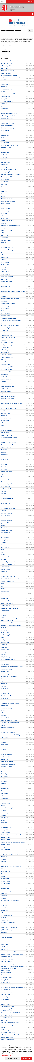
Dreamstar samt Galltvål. (7, 498)
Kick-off (3, 805)
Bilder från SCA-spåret (6, 613)
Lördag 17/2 (4, 245)
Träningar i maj (4, 1001)
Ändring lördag (4, 108)
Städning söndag (5, 535)
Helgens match (4, 737)
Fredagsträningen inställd (7, 622)
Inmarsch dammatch (6, 418)
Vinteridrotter (4, 1020)
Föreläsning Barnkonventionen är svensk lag (12, 834)
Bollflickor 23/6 (4, 164)
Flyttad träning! (4, 817)
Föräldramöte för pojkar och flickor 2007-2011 (12, 666)
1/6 (1, 186)
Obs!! (2, 593)
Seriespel (3, 747)
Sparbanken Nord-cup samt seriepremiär (11, 625)
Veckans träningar (5, 286)
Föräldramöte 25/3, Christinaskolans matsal (12, 954)
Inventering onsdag (5, 208)
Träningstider (4, 440)
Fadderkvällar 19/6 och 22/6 (8, 1039)
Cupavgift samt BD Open (7, 603)
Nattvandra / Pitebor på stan (8, 564)
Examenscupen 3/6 (5, 374)
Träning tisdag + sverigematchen (9, 562)
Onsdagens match (5, 364)
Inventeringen (4, 644)
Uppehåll (3, 725)
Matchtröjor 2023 (5, 401)
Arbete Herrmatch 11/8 (6, 883)
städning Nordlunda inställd (8, 94)
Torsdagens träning (5, 150)
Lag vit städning (5, 135)
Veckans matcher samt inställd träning (10, 735)
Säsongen (3, 847)
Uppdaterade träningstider (7, 756)
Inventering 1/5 (4, 425)
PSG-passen (4, 903)
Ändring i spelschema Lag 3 (8, 576)
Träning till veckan (5, 486)
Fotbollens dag (4, 912)
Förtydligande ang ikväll (7, 761)
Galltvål (2, 713)
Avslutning (3, 269)
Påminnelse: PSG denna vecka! (8, 975)
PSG (2, 586)
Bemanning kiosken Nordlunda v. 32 (10, 722)
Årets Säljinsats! (5, 664)
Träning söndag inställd (7, 125)
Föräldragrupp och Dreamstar (8, 652)
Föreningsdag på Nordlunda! (8, 201)
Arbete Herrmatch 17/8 (6, 133)
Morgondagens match (6, 176)
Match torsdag (4, 279)
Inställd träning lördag (6, 754)
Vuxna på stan (4, 574)
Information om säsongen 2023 (8, 442)
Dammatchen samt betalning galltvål (10, 703)
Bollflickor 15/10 (5, 272)
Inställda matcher (5, 786)
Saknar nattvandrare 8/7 (7, 342)
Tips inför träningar (5, 982)
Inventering (3, 637)
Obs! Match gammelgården (7, 581)
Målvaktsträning (5, 264)
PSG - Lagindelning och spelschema (10, 900)
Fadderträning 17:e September (8, 116)
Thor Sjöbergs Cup (5, 881)
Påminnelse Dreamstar (6, 766)
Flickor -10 (3, 715)
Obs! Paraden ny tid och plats (8, 337)
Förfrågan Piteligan (5, 1030)
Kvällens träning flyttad (6, 371)
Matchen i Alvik (4, 518)
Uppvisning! (4, 905)
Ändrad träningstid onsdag (7, 730)
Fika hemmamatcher (6, 73)
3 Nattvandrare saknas (11, 31)
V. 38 (2, 106)
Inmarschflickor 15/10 (6, 1015)
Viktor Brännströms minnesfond (9, 676)
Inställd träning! (4, 698)
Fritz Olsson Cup (5, 432)
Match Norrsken (5, 547)
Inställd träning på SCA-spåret (8, 635)
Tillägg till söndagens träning (8, 657)
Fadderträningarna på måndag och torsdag (11, 1034)
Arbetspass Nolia (5, 142)
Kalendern (3, 654)
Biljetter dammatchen (6, 691)
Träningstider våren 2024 (7, 247)
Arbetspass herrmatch (6, 369)
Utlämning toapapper (6, 111)
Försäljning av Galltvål (6, 520)
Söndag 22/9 (4, 98)
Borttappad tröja (5, 642)
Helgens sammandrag (6, 89)
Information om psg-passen (8, 890)
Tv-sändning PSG (5, 895)
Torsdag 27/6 (4, 157)
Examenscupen (4, 598)
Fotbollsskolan (4, 705)
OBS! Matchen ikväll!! (6, 340)
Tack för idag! (4, 388)
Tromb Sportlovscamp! (6, 669)
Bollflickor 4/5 (4, 423)
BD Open (3, 549)
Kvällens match (4, 293)
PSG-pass (3, 917)
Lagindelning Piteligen (6, 961)
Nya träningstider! (5, 739)
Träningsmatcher (5, 289)
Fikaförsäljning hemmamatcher (8, 169)
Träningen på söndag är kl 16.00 (9, 1032)
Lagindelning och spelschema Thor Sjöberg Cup (13, 966)
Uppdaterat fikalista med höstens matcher (11, 323)
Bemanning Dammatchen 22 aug (9, 720)
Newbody (3, 381)
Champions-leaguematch (7, 873)
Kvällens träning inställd (7, 367)
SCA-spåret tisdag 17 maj (7, 620)
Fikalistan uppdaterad (6, 167)
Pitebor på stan (4, 362)
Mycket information (5, 218)
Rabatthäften (4, 932)
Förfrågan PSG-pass (6, 391)
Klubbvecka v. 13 (5, 825)
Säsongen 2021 (5, 759)
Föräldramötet (4, 949)
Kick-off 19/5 (4, 925)
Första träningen (5, 944)
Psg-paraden (4, 893)
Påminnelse (3, 559)
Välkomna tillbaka (5, 717)
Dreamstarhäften (5, 693)
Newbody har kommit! (6, 354)
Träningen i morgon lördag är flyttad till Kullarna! (13, 987)
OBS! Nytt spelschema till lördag (9, 618)
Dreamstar (3, 296)
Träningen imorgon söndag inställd (9, 145)
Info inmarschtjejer (5, 849)
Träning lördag (4, 744)
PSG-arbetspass (5, 999)
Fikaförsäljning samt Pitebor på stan (10, 608)
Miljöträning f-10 (5, 352)
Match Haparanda (5, 203)
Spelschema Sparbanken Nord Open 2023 (11, 403)
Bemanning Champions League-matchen (11, 866)
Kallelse (3, 91)
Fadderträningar (5, 591)
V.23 (2, 800)
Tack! (2, 681)
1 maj (2, 934)
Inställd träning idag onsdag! (8, 430)
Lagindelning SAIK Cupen (7, 994)
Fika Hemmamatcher (6, 596)
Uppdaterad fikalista (6, 379)
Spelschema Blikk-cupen (7, 523)
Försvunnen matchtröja (6, 513)
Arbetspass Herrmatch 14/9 (8, 508)
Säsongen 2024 (5, 237)
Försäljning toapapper (6, 310)
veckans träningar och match (8, 303)
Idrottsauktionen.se (5, 837)
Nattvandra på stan (5, 832)
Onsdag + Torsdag (5, 96)
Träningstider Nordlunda (7, 908)
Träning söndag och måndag (8, 659)
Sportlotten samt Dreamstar (8, 396)
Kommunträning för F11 (7, 844)
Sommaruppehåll (5, 152)
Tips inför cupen (5, 544)
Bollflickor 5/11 (4, 257)
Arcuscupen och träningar (7, 250)
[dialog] (17, 1052)
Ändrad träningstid (5, 942)
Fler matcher (4, 781)
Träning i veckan (5, 213)
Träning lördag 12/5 (6, 997)
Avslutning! (3, 267)
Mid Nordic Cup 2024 (6, 147)
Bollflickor (3, 233)
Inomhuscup (4, 469)
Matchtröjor (4, 252)
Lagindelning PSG (5, 162)
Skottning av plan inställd (7, 445)
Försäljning (3, 452)
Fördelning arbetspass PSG (7, 386)
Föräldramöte (4, 457)
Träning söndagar (5, 262)
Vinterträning (4, 86)
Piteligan (3, 876)
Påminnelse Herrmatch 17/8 (7, 128)
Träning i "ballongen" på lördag (8, 808)
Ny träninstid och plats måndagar (9, 437)
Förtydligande (4, 793)
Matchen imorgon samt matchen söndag (11, 325)
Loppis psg (4, 159)
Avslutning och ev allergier (7, 1025)
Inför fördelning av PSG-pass (8, 605)
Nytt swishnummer (5, 803)
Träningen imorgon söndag (7, 398)
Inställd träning (4, 223)
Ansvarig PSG (4, 647)
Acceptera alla (26, 1058)
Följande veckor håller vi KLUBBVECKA (10, 1013)
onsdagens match (5, 315)
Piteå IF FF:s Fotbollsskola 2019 (9, 927)
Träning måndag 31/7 (6, 328)
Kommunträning (5, 479)
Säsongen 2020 (5, 830)
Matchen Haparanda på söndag (9, 75)
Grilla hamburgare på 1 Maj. (7, 1006)
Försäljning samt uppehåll (7, 727)
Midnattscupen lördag (6, 68)
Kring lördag (4, 184)
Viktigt (2, 700)
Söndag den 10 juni (5, 980)
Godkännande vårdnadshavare (8, 406)
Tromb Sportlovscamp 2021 (8, 764)
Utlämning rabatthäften (6, 937)
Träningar (3, 710)
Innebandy (3, 493)
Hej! (2, 474)
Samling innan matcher (6, 992)
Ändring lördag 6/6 (5, 798)
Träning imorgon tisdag (6, 813)
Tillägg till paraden (5, 569)
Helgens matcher (5, 610)
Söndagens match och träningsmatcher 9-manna (13, 291)
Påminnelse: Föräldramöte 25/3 (8, 951)
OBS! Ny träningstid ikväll (7, 228)
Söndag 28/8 (4, 525)
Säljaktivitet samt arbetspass (8, 732)
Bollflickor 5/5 (4, 206)
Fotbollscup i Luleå (5, 254)
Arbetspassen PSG (5, 989)
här (10, 41)
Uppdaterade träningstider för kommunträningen (13, 842)
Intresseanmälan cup (6, 240)
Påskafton (3, 820)
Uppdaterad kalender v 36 (7, 123)
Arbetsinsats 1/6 (5, 189)
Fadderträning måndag (6, 349)
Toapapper (3, 627)
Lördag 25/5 (4, 191)
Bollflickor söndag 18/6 (7, 357)
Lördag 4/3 (3, 466)
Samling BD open (5, 540)
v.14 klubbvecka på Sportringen (8, 947)
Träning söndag (5, 130)
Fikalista (3, 120)
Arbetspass (4, 501)
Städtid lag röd (4, 137)
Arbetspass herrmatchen (7, 496)
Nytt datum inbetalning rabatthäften (9, 929)
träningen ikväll (4, 235)
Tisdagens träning (5, 313)
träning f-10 (3, 359)
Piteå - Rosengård (5, 532)
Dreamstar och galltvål (6, 484)
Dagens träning (4, 330)
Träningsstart (4, 822)
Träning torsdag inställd (7, 276)
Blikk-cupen (4, 527)
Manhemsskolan (5, 537)
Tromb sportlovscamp (6, 471)
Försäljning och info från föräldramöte (10, 225)
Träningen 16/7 (4, 886)
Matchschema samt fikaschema (9, 384)
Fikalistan (3, 194)
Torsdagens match (5, 274)
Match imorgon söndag (7, 198)
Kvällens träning (5, 211)
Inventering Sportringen (6, 230)
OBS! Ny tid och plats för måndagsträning (11, 320)
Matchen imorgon (5, 413)
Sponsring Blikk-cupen (6, 63)
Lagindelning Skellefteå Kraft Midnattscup (11, 174)
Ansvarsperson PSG (6, 447)
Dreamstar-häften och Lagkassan (9, 964)
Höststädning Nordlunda (7, 101)
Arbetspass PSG (5, 181)
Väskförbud (4, 155)
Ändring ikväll (4, 103)
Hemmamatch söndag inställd (8, 318)
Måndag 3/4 (4, 449)
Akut (2, 552)
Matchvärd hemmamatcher (7, 70)
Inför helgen (4, 571)
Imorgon (3, 140)
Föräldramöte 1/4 (5, 454)
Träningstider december (7, 81)
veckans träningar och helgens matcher (10, 298)
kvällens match (4, 215)
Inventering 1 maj (5, 649)
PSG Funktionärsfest (6, 972)
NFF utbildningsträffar (6, 65)
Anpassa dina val (6, 1055)
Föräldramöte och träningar (7, 661)
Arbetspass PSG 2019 (6, 915)
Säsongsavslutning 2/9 (6, 956)
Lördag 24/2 (4, 242)
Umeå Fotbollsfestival (6, 332)
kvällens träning (5, 301)
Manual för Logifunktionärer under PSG (10, 579)
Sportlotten (3, 196)
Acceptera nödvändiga (13, 1058)
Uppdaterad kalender (6, 84)
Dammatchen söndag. (6, 708)
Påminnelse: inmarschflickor (8, 922)
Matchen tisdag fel (5, 776)
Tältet (2, 678)
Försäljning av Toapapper (7, 118)
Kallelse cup (4, 630)
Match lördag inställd (6, 696)
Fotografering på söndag (7, 1037)
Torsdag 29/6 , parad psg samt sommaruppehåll (13, 345)
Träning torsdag (5, 179)
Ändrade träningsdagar (6, 977)
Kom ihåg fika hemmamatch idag (9, 113)
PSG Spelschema (5, 347)
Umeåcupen (4, 376)
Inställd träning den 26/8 (7, 959)
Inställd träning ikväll (6, 488)
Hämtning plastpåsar (6, 172)
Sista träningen (4, 774)
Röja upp (3, 393)
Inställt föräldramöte (6, 827)
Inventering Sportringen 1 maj (8, 220)
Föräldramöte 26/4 (5, 1004)
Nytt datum (3, 783)
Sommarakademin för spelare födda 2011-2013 (13, 61)
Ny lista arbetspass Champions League (10, 854)
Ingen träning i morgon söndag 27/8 (10, 1022)
